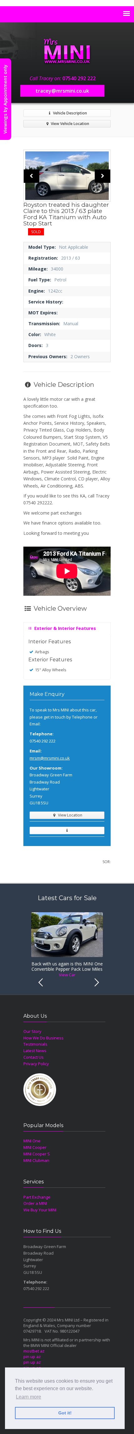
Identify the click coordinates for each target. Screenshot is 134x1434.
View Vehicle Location (69, 123)
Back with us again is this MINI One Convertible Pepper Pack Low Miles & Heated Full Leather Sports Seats (67, 966)
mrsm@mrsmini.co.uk (50, 758)
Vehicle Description (69, 113)
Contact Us (33, 1057)
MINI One (32, 1141)
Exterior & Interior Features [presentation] (64, 628)
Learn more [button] (28, 1396)
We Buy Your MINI (39, 1210)
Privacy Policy (36, 1063)
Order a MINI (35, 1203)
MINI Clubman (36, 1160)
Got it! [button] (65, 1412)
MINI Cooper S (36, 1154)
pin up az (32, 1356)
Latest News (34, 1050)
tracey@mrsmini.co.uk (62, 90)
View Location (69, 815)
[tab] (67, 627)
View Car (67, 975)
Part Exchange (36, 1197)
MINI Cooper (34, 1147)
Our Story (32, 1031)
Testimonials (35, 1044)
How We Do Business (43, 1038)
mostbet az (34, 1351)
